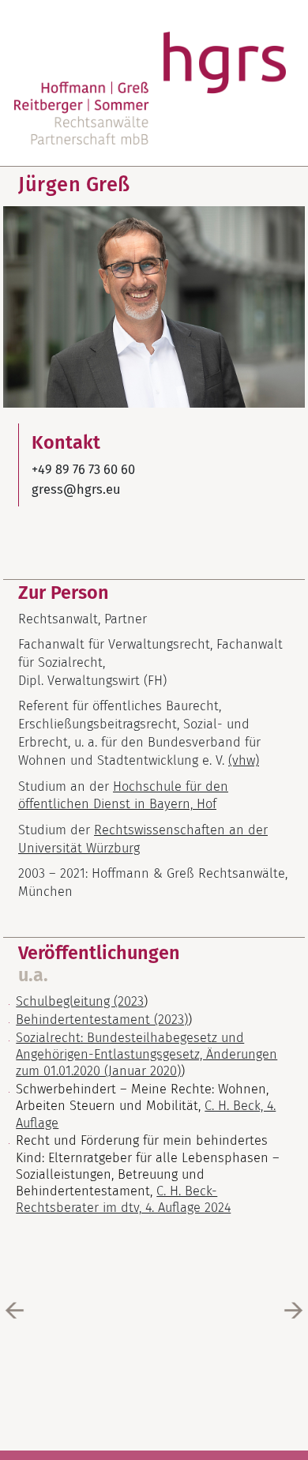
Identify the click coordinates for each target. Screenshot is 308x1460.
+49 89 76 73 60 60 (83, 469)
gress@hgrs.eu (76, 489)
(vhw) (243, 760)
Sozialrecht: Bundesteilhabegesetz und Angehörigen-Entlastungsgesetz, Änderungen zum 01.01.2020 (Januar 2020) (146, 1054)
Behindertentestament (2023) (102, 1019)
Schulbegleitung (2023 (80, 1001)
